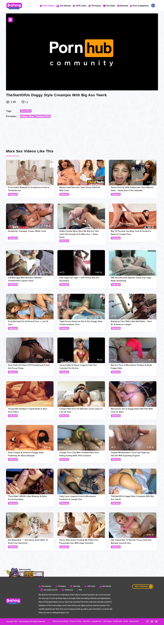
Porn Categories (141, 6)
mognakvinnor (96, 621)
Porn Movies (46, 586)
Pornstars (96, 6)
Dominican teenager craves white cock (27, 231)
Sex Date (110, 6)
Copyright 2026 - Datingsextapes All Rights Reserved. (25, 621)
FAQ (80, 590)
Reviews (124, 6)
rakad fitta (86, 621)
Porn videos (49, 6)
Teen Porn (26, 111)
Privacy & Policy (75, 621)
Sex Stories (65, 6)
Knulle (125, 621)
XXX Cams (81, 6)
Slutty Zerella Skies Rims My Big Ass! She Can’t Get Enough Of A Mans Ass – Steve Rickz (79, 234)
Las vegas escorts (50, 590)
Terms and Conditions (60, 621)
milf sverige (107, 621)
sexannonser (134, 621)
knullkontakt (117, 621)
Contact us (69, 590)
